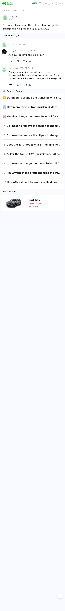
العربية (50, 3)
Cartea (6, 10)
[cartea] (7, 3)
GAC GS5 (26, 10)
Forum (15, 10)
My (59, 3)
